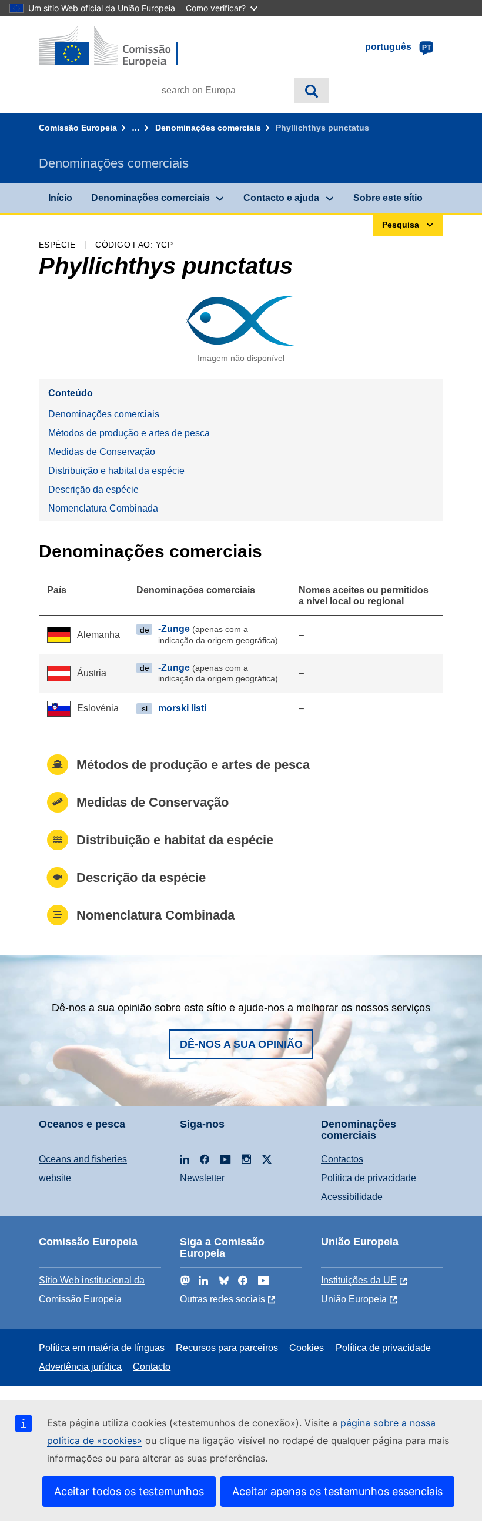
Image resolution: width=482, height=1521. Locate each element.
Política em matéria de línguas (102, 1348)
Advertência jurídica (80, 1367)
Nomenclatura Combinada (103, 508)
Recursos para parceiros (227, 1348)
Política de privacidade (368, 1178)
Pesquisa (311, 90)
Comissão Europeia (78, 127)
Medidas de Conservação (101, 452)
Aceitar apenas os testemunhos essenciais (337, 1491)
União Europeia (354, 1299)
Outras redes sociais (222, 1299)
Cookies (306, 1348)
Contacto (151, 1367)
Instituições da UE (359, 1280)
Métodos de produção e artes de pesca (129, 433)
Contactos (342, 1159)
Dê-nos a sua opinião (241, 1044)
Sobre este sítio (388, 198)
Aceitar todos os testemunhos (129, 1491)
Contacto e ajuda (281, 198)
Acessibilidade (352, 1197)
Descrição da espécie (93, 489)
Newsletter (202, 1178)
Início (60, 198)
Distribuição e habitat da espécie (116, 471)
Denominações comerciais (208, 127)
